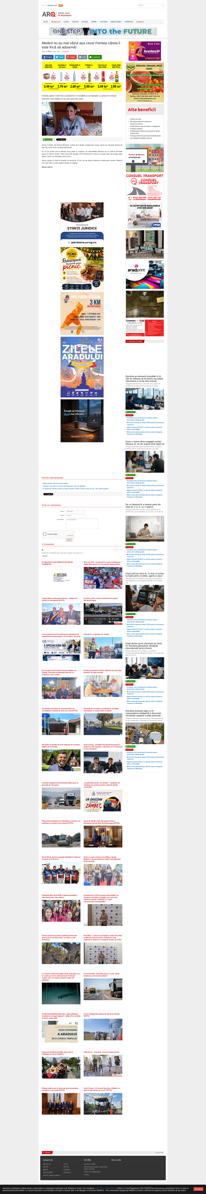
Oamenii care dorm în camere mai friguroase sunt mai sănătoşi (64, 486)
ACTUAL (85, 22)
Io (42, 550)
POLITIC (75, 22)
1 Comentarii (65, 51)
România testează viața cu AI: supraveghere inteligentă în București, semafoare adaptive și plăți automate (144, 713)
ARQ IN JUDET (116, 22)
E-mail (62, 515)
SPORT (94, 22)
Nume (62, 511)
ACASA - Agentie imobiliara (51, 1175)
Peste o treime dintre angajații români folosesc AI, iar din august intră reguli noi (145, 442)
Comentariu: (60, 519)
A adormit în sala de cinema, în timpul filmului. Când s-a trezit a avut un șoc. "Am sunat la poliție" (76, 488)
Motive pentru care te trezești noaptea (55, 483)
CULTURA (103, 22)
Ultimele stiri (55, 22)
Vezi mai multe (159, 1152)
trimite (69, 540)
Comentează (48, 139)
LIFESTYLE (129, 22)
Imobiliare (140, 22)
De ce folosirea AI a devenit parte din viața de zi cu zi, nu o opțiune (143, 505)
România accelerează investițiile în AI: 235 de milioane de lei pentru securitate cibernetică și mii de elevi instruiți (144, 378)
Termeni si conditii (89, 1164)
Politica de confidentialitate (92, 1172)
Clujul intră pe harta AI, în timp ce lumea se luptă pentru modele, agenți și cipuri (145, 574)
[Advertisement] (82, 185)
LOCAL (66, 22)
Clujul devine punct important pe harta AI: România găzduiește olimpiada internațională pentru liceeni (144, 645)
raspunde (44, 556)
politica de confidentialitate (105, 1188)
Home (46, 22)
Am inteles (198, 1189)
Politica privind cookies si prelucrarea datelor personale (95, 1168)
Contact (86, 1174)
